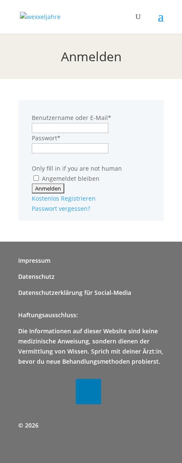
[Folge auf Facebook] (31, 391)
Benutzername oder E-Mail (71, 118)
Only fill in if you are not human (77, 168)
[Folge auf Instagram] (59, 391)
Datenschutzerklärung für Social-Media (74, 293)
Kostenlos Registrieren (64, 198)
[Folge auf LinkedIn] (88, 391)
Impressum (34, 260)
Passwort (46, 138)
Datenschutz (36, 276)
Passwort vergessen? (61, 208)
